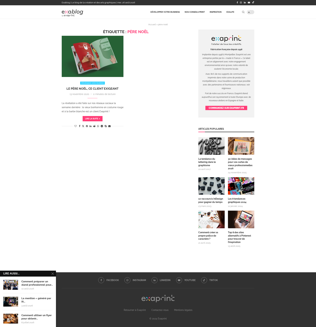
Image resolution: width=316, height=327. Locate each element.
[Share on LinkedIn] (91, 126)
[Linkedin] (245, 2)
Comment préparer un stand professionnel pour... (37, 283)
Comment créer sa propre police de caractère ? (208, 235)
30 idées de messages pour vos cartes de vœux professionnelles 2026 (240, 164)
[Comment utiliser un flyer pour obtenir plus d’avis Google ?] (10, 319)
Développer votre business (165, 12)
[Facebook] (237, 2)
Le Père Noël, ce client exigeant (92, 88)
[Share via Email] (109, 126)
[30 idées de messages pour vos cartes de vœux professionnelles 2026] (241, 146)
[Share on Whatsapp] (98, 126)
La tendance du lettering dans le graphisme (207, 162)
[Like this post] (75, 126)
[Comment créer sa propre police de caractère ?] (211, 219)
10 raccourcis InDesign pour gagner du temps (210, 200)
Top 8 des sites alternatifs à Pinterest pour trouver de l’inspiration (239, 237)
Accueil (152, 24)
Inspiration (216, 12)
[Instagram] (241, 2)
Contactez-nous (160, 310)
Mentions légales (183, 310)
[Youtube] (249, 2)
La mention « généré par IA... (36, 300)
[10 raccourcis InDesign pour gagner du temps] (211, 186)
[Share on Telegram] (102, 126)
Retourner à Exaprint (135, 310)
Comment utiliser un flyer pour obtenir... (36, 317)
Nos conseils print (195, 12)
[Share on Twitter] (83, 126)
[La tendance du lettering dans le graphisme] (211, 146)
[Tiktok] (253, 2)
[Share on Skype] (106, 126)
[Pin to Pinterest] (87, 126)
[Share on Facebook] (79, 126)
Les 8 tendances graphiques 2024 (237, 200)
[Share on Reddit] (94, 126)
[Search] (243, 12)
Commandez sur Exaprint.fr (226, 108)
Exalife (230, 12)
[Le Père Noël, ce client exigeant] (92, 56)
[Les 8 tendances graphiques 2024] (241, 186)
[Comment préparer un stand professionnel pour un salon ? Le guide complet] (10, 285)
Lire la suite (91, 119)
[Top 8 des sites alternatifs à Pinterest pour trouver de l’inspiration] (241, 219)
